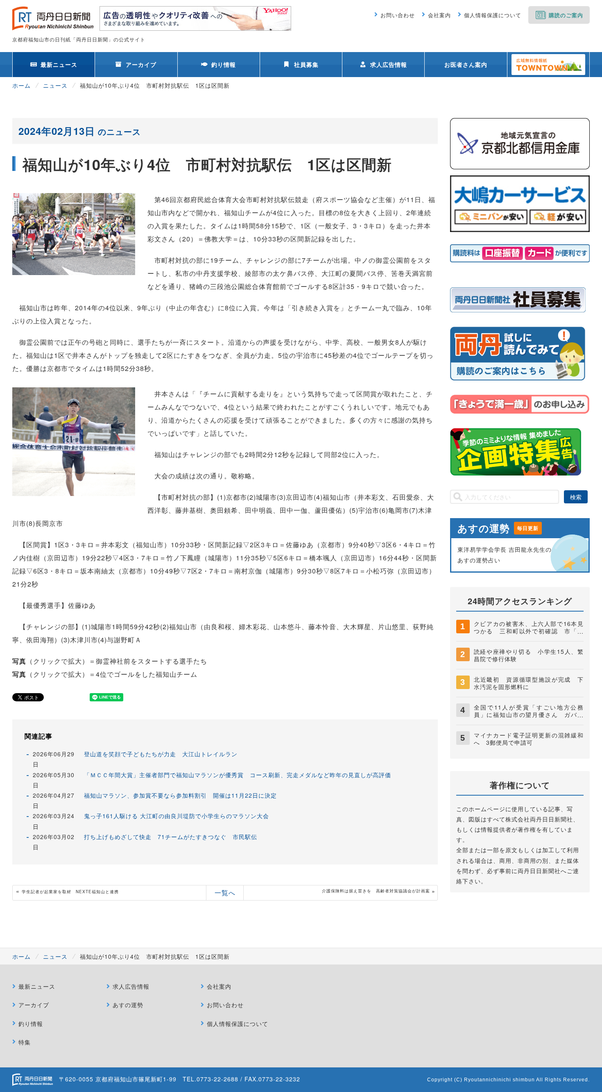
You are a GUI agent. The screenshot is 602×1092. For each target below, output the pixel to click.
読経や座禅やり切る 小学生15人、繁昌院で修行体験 (529, 655)
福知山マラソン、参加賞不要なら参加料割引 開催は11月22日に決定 (183, 795)
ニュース (55, 85)
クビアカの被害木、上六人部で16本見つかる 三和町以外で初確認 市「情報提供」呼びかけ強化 (529, 630)
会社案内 (439, 15)
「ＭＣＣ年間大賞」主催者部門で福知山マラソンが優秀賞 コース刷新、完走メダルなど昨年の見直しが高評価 (237, 775)
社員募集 (306, 64)
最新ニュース (59, 64)
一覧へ (225, 892)
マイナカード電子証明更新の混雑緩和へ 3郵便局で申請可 (529, 738)
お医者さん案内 (465, 64)
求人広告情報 (388, 64)
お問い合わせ (397, 15)
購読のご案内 (566, 15)
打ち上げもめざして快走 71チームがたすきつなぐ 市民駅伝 (170, 837)
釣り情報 (223, 64)
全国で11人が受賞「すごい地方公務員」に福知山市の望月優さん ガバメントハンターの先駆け (529, 714)
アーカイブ (141, 64)
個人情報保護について (492, 15)
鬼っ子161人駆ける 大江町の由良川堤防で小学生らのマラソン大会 (176, 816)
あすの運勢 (128, 1005)
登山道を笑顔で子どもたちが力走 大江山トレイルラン (161, 754)
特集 (24, 1042)
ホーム (21, 85)
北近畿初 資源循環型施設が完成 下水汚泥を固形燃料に (529, 683)
